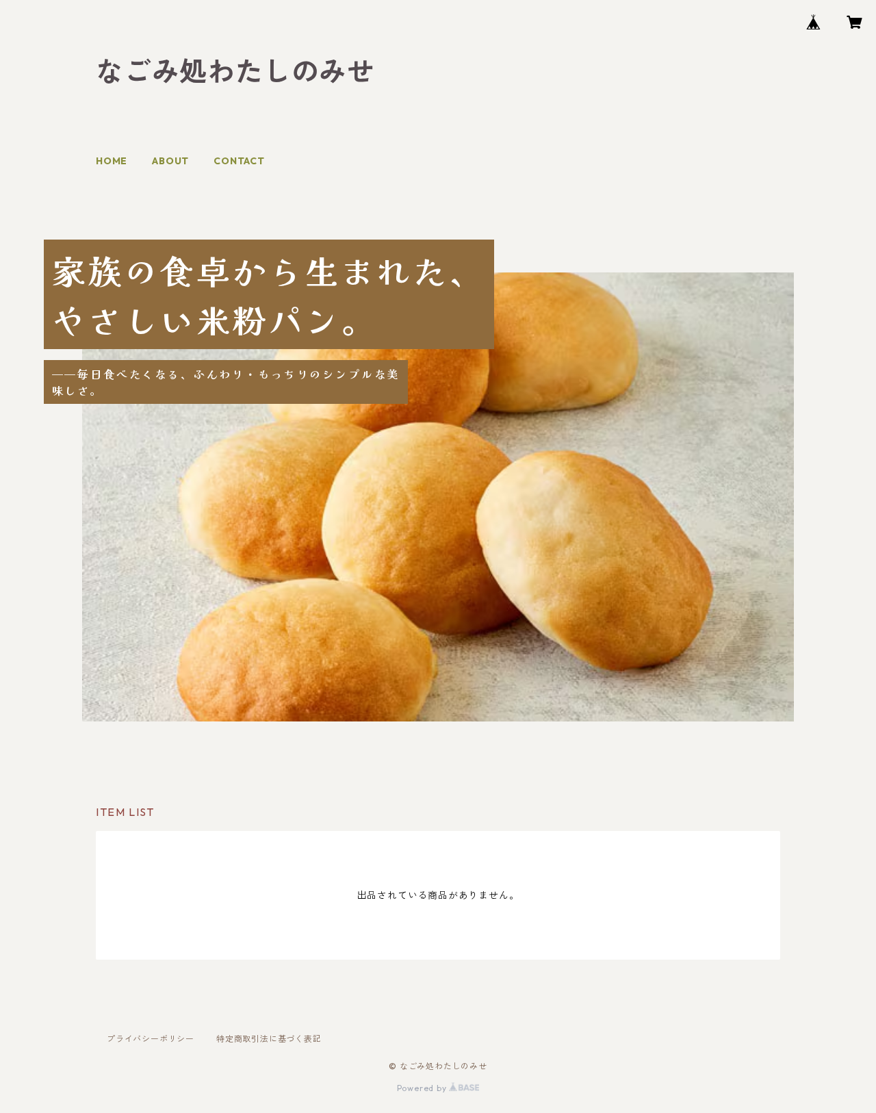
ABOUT (170, 161)
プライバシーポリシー (150, 1039)
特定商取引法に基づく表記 (269, 1039)
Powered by (423, 1088)
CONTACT (239, 161)
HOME (111, 161)
